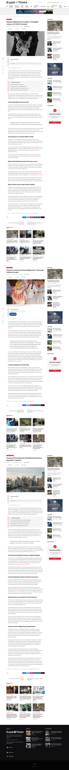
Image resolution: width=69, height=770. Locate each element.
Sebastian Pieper (27, 26)
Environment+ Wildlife (36, 6)
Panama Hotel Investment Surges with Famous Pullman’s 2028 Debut (37, 732)
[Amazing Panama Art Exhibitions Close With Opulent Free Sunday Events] (25, 438)
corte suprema (18, 179)
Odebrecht (12, 213)
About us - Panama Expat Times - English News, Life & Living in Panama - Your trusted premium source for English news (14, 736)
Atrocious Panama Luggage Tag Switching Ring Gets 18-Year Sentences (25, 258)
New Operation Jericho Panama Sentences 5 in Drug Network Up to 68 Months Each (56, 744)
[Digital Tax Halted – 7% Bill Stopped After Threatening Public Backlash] (12, 690)
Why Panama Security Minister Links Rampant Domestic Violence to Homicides (38, 242)
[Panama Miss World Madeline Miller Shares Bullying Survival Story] (49, 49)
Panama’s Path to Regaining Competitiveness (19, 525)
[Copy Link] (3, 73)
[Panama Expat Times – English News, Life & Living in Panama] (16, 2)
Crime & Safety (11, 16)
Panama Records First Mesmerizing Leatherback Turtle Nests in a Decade (36, 738)
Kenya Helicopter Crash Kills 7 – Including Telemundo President (12, 241)
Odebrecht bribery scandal (19, 213)
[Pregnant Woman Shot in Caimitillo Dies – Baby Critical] (25, 234)
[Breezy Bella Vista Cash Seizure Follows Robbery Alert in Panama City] (39, 250)
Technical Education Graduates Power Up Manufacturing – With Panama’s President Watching (56, 56)
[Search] (62, 2)
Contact (65, 6)
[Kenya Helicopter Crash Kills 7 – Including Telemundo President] (12, 234)
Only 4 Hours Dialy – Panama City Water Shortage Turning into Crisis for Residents (57, 87)
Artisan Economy (9, 401)
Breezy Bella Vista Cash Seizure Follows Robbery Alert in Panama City (38, 258)
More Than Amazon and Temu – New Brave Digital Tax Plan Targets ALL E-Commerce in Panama (57, 81)
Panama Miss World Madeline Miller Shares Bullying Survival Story (57, 49)
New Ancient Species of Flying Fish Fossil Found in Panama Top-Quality (57, 93)
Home (7, 16)
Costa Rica (18, 590)
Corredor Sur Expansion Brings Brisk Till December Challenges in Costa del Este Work (56, 738)
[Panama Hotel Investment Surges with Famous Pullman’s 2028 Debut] (28, 733)
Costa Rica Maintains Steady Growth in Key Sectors (20, 522)
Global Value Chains (31, 551)
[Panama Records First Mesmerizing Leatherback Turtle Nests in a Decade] (28, 739)
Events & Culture (9, 267)
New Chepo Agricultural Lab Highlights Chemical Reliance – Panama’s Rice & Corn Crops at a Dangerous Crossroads (12, 715)
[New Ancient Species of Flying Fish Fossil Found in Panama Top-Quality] (49, 94)
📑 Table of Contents (15, 82)
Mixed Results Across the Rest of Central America (19, 523)
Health (48, 6)
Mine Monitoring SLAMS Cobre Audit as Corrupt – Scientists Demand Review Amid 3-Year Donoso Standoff (25, 715)
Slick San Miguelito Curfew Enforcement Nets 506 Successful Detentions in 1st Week (11, 259)
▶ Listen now (13, 314)
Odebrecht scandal (13, 139)
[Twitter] (3, 63)
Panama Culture (15, 401)
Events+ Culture (26, 6)
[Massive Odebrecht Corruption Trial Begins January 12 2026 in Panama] (25, 43)
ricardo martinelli (31, 174)
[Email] (3, 70)
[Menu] (7, 6)
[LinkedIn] (3, 65)
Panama (12, 188)
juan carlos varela (39, 174)
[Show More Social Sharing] (28, 29)
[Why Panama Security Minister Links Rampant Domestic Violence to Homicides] (39, 234)
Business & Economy (10, 455)
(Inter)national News (54, 6)
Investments (43, 6)
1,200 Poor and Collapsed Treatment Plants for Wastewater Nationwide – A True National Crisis (38, 447)
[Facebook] (3, 61)
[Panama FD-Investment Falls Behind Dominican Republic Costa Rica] (25, 479)
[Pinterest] (3, 68)
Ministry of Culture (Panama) (15, 385)
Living (31, 6)
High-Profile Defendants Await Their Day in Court (19, 88)
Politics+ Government (17, 6)
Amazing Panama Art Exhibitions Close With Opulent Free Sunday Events (25, 446)
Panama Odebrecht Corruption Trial (33, 213)
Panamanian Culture (22, 401)
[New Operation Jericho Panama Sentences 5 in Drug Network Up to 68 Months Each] (48, 745)
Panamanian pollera (18, 361)
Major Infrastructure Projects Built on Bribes (18, 90)
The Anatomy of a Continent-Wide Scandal (18, 86)
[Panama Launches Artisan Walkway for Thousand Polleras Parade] (25, 291)
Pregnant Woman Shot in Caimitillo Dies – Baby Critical (25, 241)
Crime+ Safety (22, 6)
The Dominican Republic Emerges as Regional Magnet (20, 520)
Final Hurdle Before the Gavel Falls (16, 84)
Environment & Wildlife (23, 427)
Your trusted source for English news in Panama (54, 2)
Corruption (8, 213)
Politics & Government (36, 443)
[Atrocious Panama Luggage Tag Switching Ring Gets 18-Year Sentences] (25, 250)
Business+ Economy (11, 6)
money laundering (34, 148)
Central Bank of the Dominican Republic (21, 564)
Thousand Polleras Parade (30, 401)
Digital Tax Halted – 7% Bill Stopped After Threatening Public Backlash (11, 697)
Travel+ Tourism (60, 6)
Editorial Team (27, 274)
